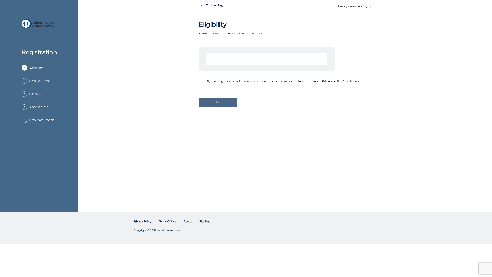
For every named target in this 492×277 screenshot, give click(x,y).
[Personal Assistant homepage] (39, 23)
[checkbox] (201, 81)
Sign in (367, 6)
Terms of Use (307, 81)
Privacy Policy (332, 81)
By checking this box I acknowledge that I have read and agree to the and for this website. (285, 81)
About (188, 221)
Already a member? (349, 6)
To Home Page (215, 5)
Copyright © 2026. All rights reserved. (158, 230)
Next (218, 102)
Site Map (204, 221)
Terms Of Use (167, 221)
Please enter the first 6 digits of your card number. (230, 33)
